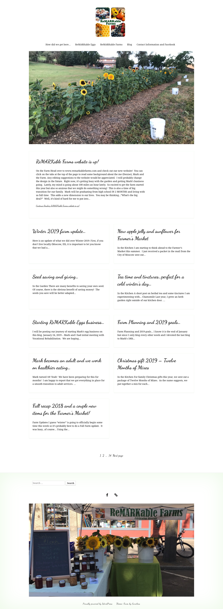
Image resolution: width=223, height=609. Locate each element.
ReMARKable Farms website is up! (67, 162)
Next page (118, 455)
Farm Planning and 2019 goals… (149, 322)
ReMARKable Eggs (85, 44)
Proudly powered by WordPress (97, 603)
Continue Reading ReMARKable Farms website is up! (57, 205)
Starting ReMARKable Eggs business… (68, 322)
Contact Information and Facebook (156, 44)
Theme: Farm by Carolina (128, 603)
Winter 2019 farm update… (59, 231)
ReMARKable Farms (111, 44)
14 (110, 455)
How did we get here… (58, 44)
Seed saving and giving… (55, 277)
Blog (129, 44)
